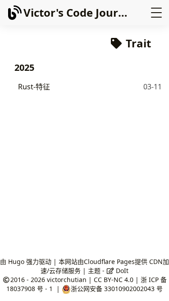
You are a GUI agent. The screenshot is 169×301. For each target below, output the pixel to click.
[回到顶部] (153, 285)
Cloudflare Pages (109, 261)
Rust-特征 (34, 87)
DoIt (121, 270)
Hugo (16, 261)
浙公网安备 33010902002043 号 (117, 288)
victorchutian (67, 279)
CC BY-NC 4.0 (113, 279)
